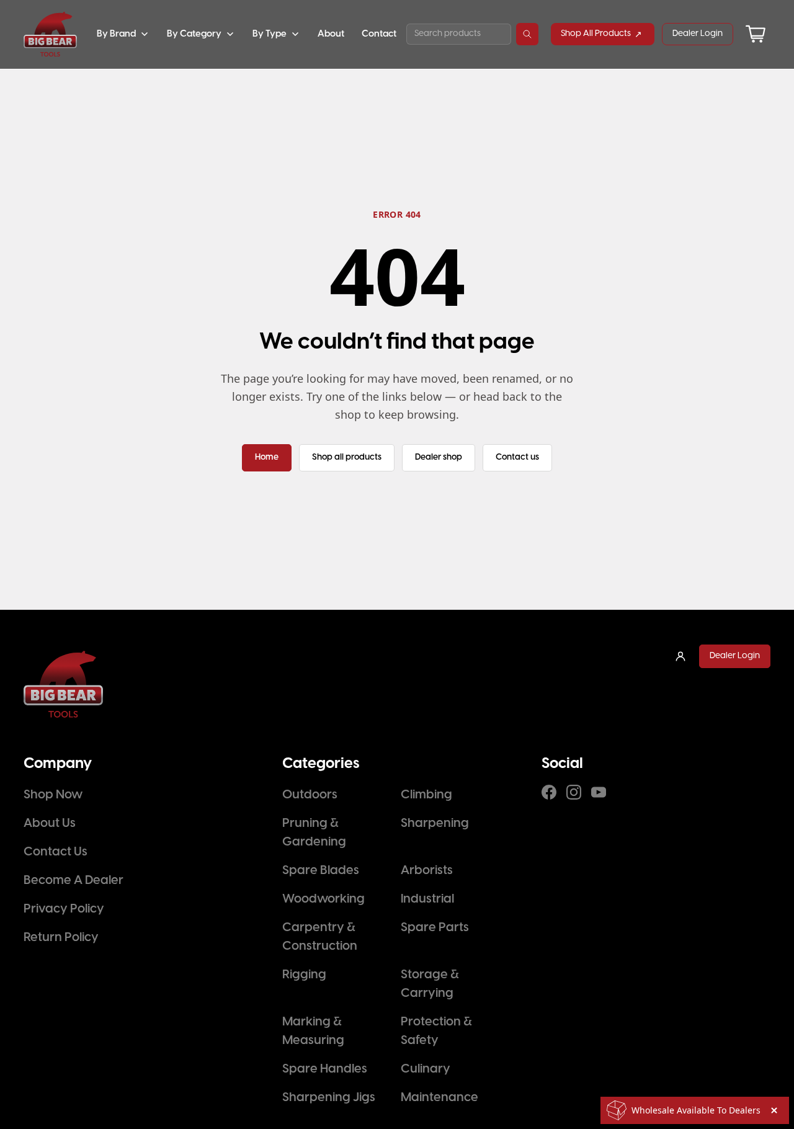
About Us (50, 823)
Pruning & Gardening (314, 833)
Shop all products (346, 457)
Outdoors (309, 794)
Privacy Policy (64, 909)
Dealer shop (438, 457)
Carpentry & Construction (319, 937)
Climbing (426, 794)
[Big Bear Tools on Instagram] (573, 792)
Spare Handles (324, 1069)
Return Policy (61, 937)
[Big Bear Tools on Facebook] (549, 792)
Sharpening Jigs (328, 1097)
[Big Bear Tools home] (50, 34)
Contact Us (55, 852)
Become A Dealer (73, 880)
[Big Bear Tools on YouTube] (598, 792)
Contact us (517, 457)
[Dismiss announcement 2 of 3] (774, 1110)
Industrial (427, 899)
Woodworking (323, 899)
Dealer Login (697, 33)
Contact (379, 34)
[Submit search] (527, 34)
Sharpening (435, 823)
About (331, 34)
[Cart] (755, 34)
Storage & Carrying (430, 984)
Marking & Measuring (313, 1031)
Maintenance (439, 1097)
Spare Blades (320, 870)
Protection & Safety (436, 1031)
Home (267, 457)
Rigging (304, 974)
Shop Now (53, 794)
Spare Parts (435, 927)
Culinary (425, 1069)
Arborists (427, 870)
